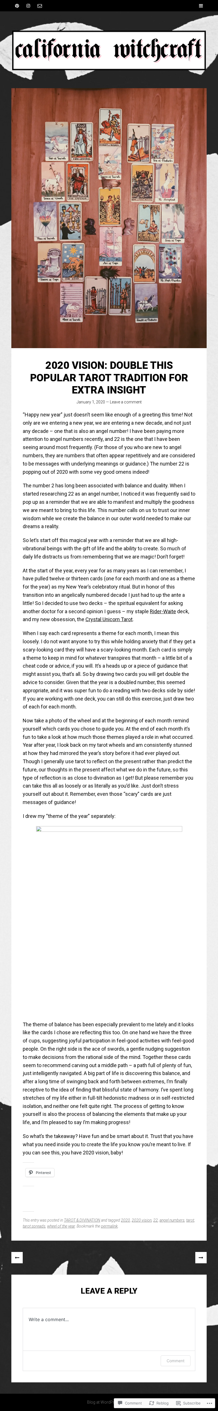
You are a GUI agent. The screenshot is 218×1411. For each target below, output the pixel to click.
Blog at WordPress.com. (109, 1402)
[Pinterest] (17, 5)
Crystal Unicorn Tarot (109, 619)
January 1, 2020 (91, 402)
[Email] (39, 5)
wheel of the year (61, 1226)
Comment (176, 1360)
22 (155, 1220)
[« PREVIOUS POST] (17, 1257)
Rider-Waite (163, 611)
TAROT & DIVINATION (82, 1220)
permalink (109, 1226)
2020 (125, 1220)
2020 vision (142, 1220)
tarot (190, 1220)
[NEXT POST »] (201, 1257)
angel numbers (172, 1220)
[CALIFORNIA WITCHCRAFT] (109, 50)
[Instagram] (28, 5)
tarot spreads (34, 1226)
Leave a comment (126, 402)
